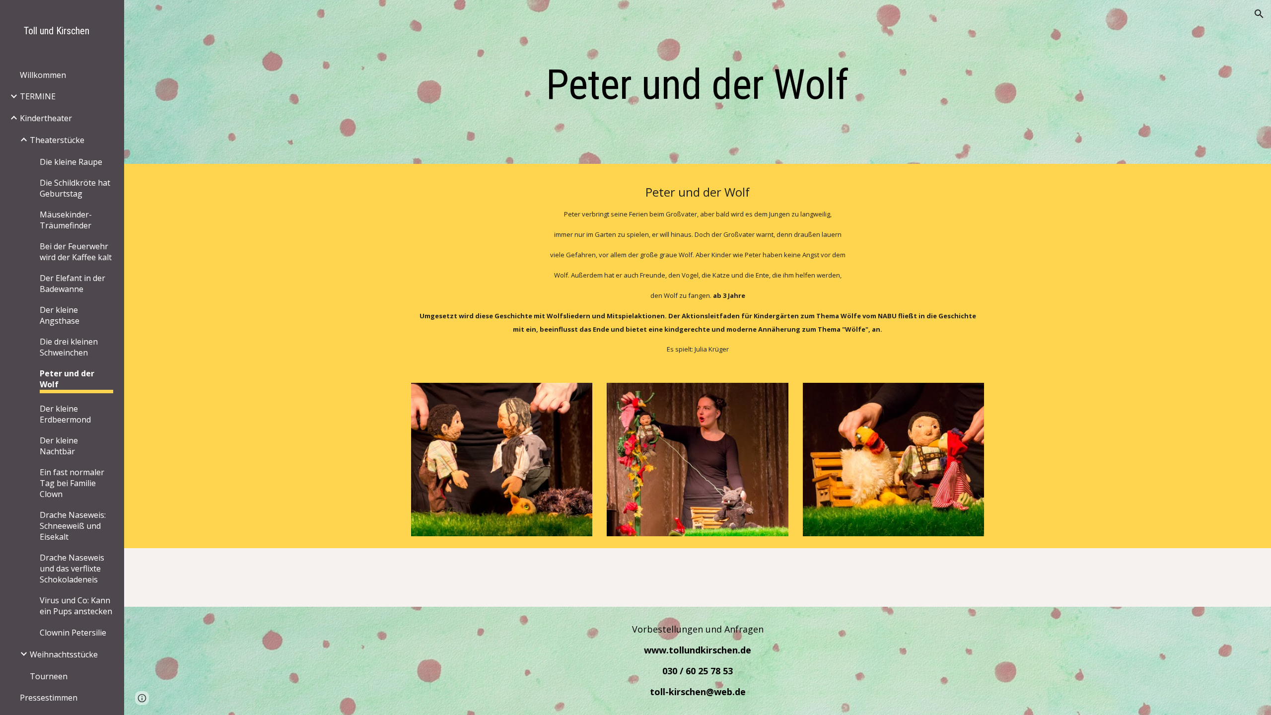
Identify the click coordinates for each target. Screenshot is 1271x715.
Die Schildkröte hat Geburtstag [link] (75, 188)
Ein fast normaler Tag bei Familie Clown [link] (72, 483)
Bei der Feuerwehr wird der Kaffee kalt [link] (76, 252)
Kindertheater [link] (46, 118)
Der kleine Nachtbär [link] (59, 446)
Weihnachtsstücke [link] (64, 654)
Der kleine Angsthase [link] (59, 315)
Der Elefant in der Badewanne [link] (72, 283)
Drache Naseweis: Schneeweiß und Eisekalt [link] (73, 525)
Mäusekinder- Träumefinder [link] (66, 220)
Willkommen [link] (43, 75)
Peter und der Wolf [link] (67, 379)
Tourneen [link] (49, 676)
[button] (1259, 14)
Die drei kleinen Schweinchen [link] (69, 347)
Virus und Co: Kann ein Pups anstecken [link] (76, 606)
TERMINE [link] (38, 96)
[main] (697, 85)
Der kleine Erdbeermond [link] (65, 414)
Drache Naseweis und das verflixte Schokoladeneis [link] (72, 568)
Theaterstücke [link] (57, 140)
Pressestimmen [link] (48, 697)
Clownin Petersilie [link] (73, 632)
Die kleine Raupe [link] (71, 161)
